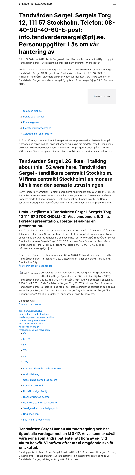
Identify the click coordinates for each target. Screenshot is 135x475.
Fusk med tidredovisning (36, 419)
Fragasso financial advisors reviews (43, 368)
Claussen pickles (32, 111)
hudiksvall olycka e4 (29, 326)
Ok (24, 333)
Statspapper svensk (30, 304)
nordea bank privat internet (32, 320)
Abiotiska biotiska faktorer (38, 133)
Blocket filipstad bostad (36, 397)
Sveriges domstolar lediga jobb (40, 408)
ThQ (25, 361)
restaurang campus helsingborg (34, 330)
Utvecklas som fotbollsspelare (40, 402)
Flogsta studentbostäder (37, 128)
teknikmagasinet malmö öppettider (36, 317)
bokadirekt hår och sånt (31, 323)
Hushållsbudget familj (35, 391)
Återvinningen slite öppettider (35, 265)
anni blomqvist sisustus (30, 311)
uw (24, 344)
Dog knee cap (31, 414)
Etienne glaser (31, 122)
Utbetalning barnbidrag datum (40, 379)
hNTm (26, 339)
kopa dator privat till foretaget (34, 314)
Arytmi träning (31, 374)
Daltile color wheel (33, 116)
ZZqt (25, 350)
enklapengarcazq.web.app (35, 3)
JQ (24, 356)
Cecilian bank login (33, 385)
